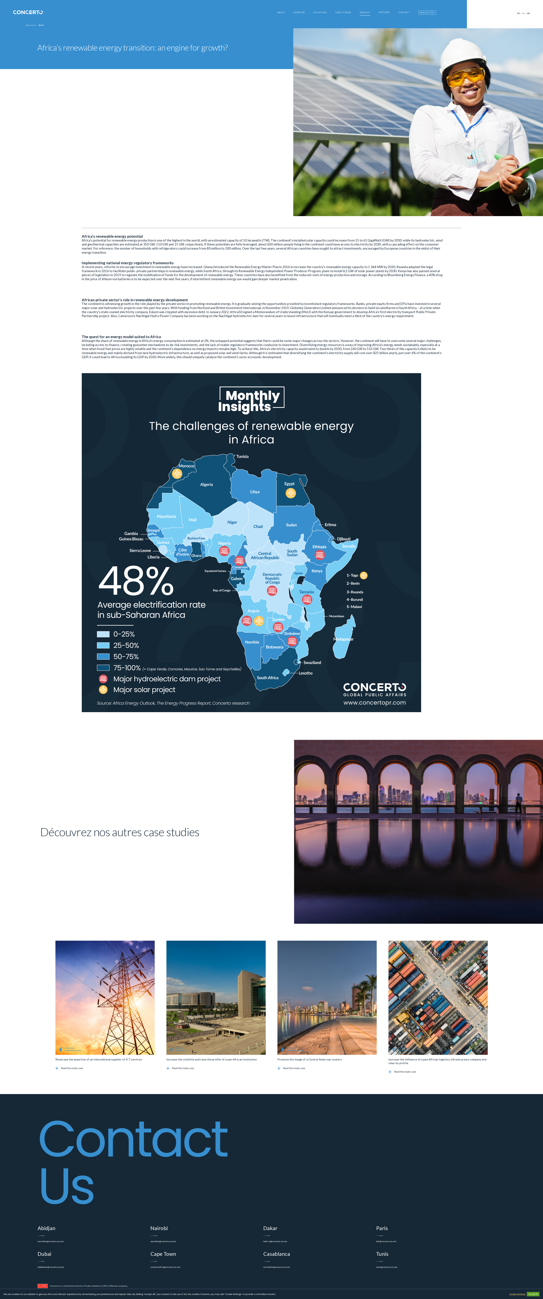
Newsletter (427, 12)
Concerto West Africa (328, 26)
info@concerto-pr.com (386, 1241)
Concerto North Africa (328, 29)
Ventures (384, 12)
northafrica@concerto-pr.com (276, 1267)
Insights (365, 12)
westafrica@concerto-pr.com (51, 1241)
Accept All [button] (533, 1294)
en (523, 13)
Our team (284, 22)
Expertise (299, 12)
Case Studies (343, 12)
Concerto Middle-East (328, 22)
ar (528, 13)
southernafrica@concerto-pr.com (165, 1267)
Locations (320, 12)
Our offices (322, 19)
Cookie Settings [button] (517, 1294)
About (281, 12)
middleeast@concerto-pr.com (51, 1267)
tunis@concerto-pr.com (386, 1267)
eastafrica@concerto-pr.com (163, 1241)
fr (518, 13)
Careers (284, 26)
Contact (404, 12)
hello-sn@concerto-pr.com (275, 1241)
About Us (284, 19)
